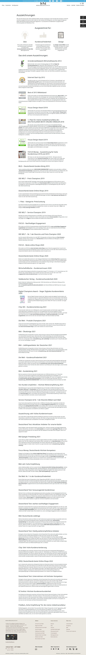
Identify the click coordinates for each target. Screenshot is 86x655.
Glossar (52, 627)
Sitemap (68, 629)
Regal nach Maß (38, 625)
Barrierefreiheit (77, 653)
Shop (3, 5)
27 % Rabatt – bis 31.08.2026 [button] (39, 1)
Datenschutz (63, 653)
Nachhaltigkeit (26, 229)
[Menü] (16, 634)
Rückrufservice (54, 636)
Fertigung (68, 625)
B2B (67, 627)
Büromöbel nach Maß (40, 638)
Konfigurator (15, 5)
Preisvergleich (54, 633)
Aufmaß (73, 5)
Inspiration (8, 5)
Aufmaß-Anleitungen (55, 629)
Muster (52, 623)
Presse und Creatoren (71, 631)
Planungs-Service (54, 631)
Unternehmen (69, 623)
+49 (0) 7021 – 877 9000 (13, 647)
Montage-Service (54, 635)
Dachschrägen (38, 629)
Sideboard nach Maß (39, 631)
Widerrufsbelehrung (71, 653)
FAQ (52, 625)
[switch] (13, 638)
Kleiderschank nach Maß (40, 635)
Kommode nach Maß (39, 633)
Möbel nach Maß (39, 636)
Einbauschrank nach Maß (40, 627)
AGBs (66, 653)
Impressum (58, 653)
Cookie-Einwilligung (10, 642)
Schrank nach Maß (39, 623)
